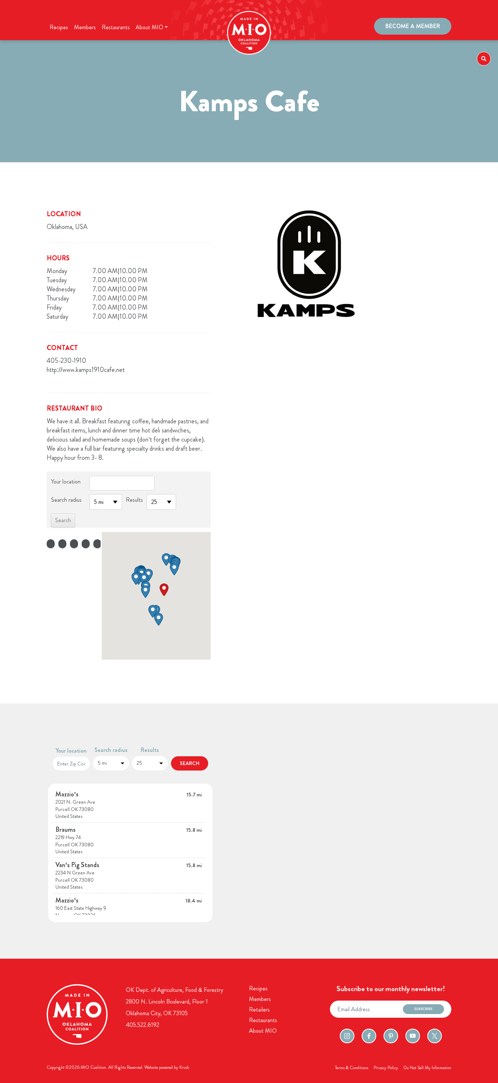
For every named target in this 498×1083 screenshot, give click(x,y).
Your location (66, 481)
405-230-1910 (66, 360)
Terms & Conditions (351, 1067)
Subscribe (423, 1009)
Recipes (59, 27)
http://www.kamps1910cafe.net (86, 369)
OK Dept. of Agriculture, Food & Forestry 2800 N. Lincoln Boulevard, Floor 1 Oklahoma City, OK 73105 (174, 1001)
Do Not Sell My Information (427, 1067)
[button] (164, 589)
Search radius (66, 500)
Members (85, 27)
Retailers (259, 1009)
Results (134, 500)
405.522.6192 (142, 1025)
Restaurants (116, 27)
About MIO (263, 1030)
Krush (184, 1067)
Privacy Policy (386, 1067)
